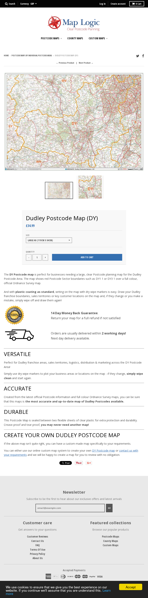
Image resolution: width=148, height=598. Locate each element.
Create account (118, 3)
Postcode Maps (50, 38)
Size (27, 235)
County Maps (75, 38)
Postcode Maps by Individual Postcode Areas (32, 55)
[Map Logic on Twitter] (137, 56)
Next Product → (86, 62)
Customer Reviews (37, 536)
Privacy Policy (37, 554)
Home (6, 55)
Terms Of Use (37, 549)
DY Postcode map (103, 450)
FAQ (37, 545)
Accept (131, 587)
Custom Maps (97, 38)
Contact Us (37, 541)
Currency (24, 3)
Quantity (30, 251)
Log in (102, 3)
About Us (38, 558)
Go (109, 507)
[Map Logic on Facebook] (143, 56)
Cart (138, 3)
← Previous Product (65, 62)
